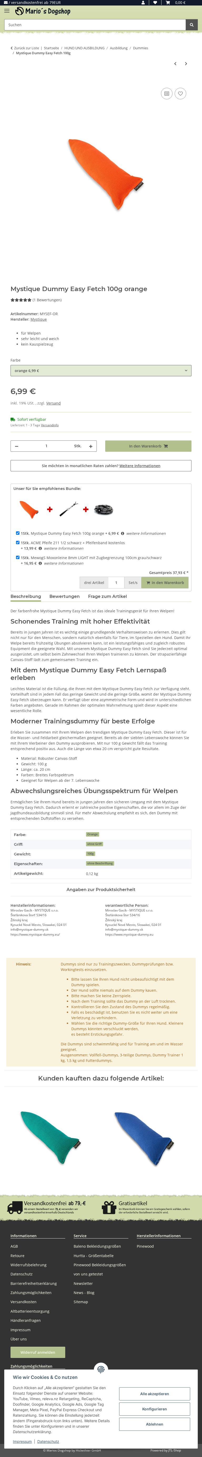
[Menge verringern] (16, 446)
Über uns (19, 1338)
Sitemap (81, 1301)
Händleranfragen (26, 1320)
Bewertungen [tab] (64, 596)
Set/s (133, 582)
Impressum (22, 1441)
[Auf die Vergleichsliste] (167, 93)
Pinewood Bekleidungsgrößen (100, 1264)
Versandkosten (24, 1301)
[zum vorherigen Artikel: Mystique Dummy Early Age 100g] (175, 63)
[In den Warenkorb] (15, 81)
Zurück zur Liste (26, 48)
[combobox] (101, 370)
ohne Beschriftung (100, 863)
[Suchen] (192, 24)
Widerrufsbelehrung (29, 1264)
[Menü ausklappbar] (6, 8)
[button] (143, 2)
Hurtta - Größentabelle (94, 1255)
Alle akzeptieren (154, 1393)
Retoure (17, 1255)
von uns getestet (88, 1274)
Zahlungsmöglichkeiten (31, 1292)
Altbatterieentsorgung (30, 1311)
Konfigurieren (154, 1409)
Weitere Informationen (139, 465)
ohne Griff (94, 844)
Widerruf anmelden (38, 1352)
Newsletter (83, 1283)
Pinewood (145, 1246)
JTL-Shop (174, 1450)
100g (90, 853)
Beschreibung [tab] (26, 596)
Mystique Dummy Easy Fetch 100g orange (62, 533)
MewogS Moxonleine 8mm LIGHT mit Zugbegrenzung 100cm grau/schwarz (91, 557)
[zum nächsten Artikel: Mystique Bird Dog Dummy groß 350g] (186, 63)
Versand (53, 403)
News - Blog (84, 1292)
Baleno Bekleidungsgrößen (97, 1246)
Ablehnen (154, 1424)
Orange (92, 834)
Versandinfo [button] (50, 425)
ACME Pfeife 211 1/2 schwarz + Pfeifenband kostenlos (73, 542)
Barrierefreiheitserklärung (34, 1283)
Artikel (94, 582)
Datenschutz (48, 1441)
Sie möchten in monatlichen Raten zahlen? (101, 465)
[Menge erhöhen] (91, 446)
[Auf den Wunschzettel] (180, 93)
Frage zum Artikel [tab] (107, 596)
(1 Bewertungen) (47, 299)
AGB (14, 1246)
